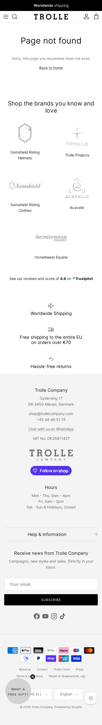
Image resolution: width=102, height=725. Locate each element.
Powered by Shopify (68, 707)
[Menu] (6, 16)
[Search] (17, 16)
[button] (18, 691)
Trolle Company (42, 707)
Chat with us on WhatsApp (51, 429)
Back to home (51, 68)
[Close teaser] (32, 676)
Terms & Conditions (29, 676)
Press (79, 669)
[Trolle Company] (51, 17)
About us (25, 669)
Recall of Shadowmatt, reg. (67, 676)
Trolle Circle (62, 669)
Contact (42, 669)
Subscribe (51, 600)
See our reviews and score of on (51, 278)
